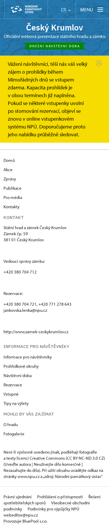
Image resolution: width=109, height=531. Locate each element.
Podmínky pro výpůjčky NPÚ (53, 509)
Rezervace (12, 384)
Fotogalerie (13, 433)
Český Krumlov (54, 27)
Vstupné (11, 394)
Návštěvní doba (17, 375)
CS (64, 9)
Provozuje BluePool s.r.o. (25, 521)
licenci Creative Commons (41, 458)
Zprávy (9, 179)
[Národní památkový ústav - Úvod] (26, 9)
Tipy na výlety (15, 403)
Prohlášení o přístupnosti (60, 496)
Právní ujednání (18, 496)
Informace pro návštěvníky (27, 357)
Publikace (12, 188)
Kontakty (11, 206)
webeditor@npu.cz (20, 515)
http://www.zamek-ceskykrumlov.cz (35, 331)
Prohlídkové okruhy (21, 366)
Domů (9, 160)
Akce (7, 169)
